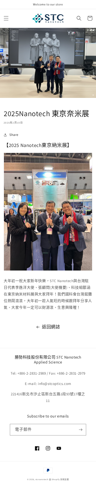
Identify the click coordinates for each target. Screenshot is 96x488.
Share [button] (13, 134)
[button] (6, 18)
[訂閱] (80, 429)
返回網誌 (51, 327)
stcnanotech (41, 479)
